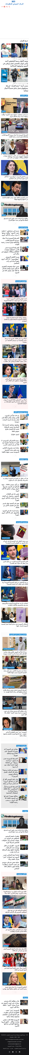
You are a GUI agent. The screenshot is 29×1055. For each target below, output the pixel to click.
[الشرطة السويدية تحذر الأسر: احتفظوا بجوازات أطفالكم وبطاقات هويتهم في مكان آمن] (24, 249)
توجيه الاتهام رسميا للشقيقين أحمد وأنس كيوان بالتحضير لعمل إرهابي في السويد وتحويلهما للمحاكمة (15, 63)
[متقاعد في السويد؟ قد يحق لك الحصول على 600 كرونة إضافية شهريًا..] (23, 750)
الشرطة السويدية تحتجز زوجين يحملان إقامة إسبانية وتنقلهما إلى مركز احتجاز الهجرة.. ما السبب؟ (15, 691)
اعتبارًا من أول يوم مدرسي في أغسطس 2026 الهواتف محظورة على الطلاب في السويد (16, 380)
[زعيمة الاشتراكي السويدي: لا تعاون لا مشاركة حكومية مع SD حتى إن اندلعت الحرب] (24, 442)
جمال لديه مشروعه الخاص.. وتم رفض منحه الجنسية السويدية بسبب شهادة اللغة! (10, 450)
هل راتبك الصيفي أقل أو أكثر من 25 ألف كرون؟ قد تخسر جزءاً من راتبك (10, 781)
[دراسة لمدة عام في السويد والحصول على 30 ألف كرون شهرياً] (24, 512)
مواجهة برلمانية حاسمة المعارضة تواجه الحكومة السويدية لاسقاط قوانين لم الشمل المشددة (15, 319)
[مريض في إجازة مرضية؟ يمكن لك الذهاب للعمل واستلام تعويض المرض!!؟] (23, 771)
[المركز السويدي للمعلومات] (14, 2)
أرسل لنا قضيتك (6, 1048)
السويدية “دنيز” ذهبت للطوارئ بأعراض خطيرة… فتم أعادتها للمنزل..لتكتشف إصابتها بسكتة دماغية (15, 733)
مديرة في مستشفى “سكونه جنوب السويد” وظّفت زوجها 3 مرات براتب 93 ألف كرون (10, 233)
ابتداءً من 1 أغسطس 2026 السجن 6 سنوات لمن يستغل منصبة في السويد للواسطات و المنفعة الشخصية (15, 401)
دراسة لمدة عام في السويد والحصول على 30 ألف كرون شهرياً (10, 513)
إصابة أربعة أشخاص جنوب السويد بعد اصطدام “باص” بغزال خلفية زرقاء (11, 857)
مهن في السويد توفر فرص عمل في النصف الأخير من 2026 (11, 505)
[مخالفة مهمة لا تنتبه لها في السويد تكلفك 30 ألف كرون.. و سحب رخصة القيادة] (23, 797)
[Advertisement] (14, 23)
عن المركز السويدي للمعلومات (20, 1048)
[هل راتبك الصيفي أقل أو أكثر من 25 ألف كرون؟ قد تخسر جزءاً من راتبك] (23, 781)
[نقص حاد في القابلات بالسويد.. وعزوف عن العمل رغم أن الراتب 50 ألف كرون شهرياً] (24, 495)
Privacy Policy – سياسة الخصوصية (14, 1046)
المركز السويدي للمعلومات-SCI (21, 58)
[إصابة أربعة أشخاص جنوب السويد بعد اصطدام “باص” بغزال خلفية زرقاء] (24, 856)
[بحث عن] (7, 6)
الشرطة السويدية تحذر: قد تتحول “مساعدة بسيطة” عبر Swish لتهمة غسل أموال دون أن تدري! (10, 763)
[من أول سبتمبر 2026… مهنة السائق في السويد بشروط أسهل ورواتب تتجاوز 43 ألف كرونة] (24, 486)
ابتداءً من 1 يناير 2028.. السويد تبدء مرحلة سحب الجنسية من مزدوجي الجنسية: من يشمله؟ (16, 340)
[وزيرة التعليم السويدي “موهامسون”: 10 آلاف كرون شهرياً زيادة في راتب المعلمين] (24, 258)
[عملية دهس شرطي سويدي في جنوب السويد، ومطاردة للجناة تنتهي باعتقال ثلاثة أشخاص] (24, 864)
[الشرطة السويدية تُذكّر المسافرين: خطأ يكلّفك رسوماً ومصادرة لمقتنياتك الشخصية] (23, 788)
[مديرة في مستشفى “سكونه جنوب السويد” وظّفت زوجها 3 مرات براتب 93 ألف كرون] (24, 232)
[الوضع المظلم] (9, 6)
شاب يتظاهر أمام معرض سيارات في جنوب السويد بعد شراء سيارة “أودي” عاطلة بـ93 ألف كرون (15, 712)
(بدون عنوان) (15, 434)
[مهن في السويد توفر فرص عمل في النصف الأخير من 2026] (24, 505)
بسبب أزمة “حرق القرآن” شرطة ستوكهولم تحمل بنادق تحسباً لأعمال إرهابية (16, 88)
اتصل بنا (11, 1048)
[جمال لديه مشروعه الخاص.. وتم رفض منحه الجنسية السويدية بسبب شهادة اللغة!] (24, 449)
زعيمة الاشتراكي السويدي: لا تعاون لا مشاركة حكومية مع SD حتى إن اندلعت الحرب (10, 443)
